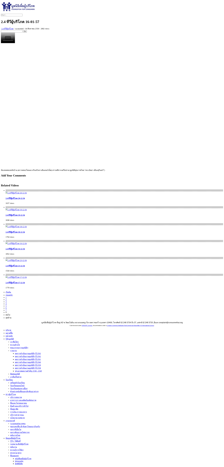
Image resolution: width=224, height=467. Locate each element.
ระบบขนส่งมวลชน (17, 424)
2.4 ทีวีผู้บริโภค (7, 29)
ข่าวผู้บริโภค (11, 394)
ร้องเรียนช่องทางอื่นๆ (19, 389)
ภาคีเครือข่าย (15, 377)
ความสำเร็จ (15, 345)
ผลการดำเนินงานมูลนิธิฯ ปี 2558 (28, 368)
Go (25, 31)
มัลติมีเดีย (19, 464)
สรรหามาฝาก (15, 453)
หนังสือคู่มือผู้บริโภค (23, 459)
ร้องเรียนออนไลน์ (17, 386)
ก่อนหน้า (9, 295)
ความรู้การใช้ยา (17, 450)
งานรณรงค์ (10, 421)
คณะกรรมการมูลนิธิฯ (19, 348)
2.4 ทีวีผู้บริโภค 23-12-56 (15, 266)
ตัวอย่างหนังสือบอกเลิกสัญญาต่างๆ (24, 391)
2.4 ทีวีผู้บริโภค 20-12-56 (15, 198)
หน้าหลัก (9, 336)
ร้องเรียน (9, 380)
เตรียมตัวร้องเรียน (17, 383)
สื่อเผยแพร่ (14, 456)
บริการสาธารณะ (17, 415)
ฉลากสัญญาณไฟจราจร (20, 432)
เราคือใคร (14, 342)
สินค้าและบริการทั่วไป (19, 406)
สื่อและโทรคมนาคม (18, 403)
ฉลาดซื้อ (9, 333)
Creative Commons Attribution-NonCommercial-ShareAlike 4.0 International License (130, 325)
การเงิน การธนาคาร (18, 412)
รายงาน (13, 351)
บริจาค (8, 330)
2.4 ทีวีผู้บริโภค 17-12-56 (15, 283)
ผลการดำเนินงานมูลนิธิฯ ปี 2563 (28, 353)
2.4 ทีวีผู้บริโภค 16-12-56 (15, 249)
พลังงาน (13, 447)
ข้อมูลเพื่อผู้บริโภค (13, 438)
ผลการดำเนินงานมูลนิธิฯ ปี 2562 (28, 356)
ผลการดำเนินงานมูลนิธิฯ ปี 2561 (28, 359)
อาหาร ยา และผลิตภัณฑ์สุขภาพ (23, 400)
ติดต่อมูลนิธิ (15, 374)
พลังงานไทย (15, 435)
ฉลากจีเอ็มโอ (15, 429)
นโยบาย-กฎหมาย (17, 418)
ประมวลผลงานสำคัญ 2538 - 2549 (28, 371)
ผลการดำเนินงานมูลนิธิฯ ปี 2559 (28, 365)
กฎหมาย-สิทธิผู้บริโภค (19, 444)
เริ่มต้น (8, 292)
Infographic (19, 461)
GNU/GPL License (87, 325)
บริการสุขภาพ (16, 397)
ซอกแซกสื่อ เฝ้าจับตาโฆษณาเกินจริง (25, 427)
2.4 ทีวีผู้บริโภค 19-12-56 (15, 215)
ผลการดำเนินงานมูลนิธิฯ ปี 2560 (28, 362)
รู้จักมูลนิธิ (10, 339)
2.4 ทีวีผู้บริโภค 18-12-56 (15, 232)
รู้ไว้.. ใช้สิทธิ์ (15, 441)
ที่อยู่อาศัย (14, 409)
